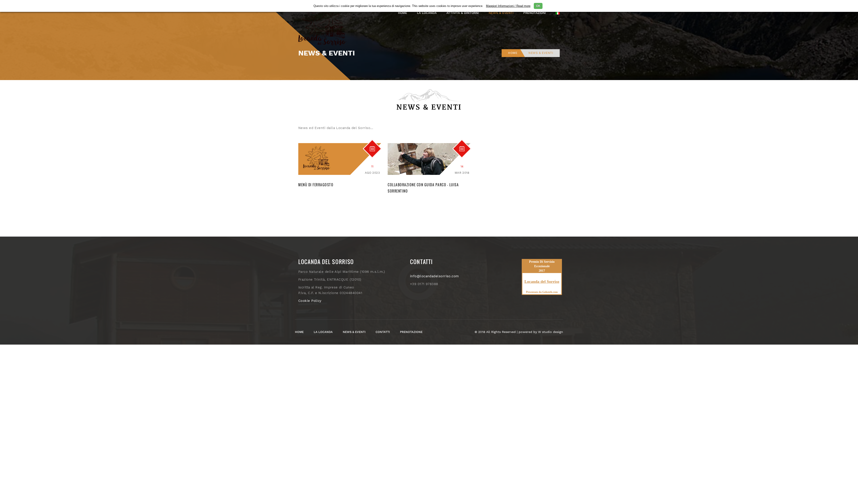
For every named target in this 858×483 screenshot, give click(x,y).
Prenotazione (411, 332)
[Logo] (324, 23)
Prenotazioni (534, 13)
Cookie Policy (310, 301)
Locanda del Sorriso (541, 281)
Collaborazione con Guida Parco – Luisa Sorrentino (423, 187)
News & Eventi (501, 13)
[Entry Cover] (339, 159)
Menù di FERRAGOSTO (315, 184)
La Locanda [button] (427, 13)
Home (402, 13)
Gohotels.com (550, 292)
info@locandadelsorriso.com (434, 276)
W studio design (550, 332)
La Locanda (323, 332)
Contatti (383, 332)
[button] (558, 12)
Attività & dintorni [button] (462, 13)
